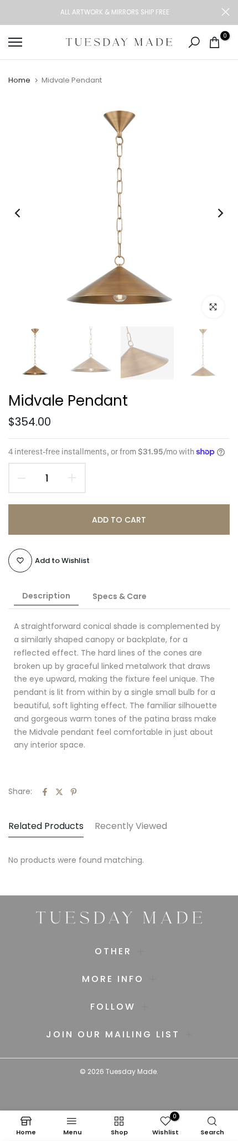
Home (19, 80)
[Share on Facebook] (44, 791)
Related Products (46, 826)
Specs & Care (119, 596)
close (225, 12)
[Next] (213, 213)
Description (46, 595)
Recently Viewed (131, 826)
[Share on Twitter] (59, 791)
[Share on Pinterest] (73, 791)
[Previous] (25, 213)
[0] (214, 42)
